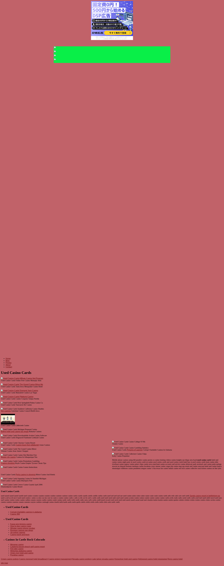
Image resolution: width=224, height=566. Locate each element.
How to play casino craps (20, 526)
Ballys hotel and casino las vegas (15, 432)
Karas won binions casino (21, 524)
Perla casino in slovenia (25, 475)
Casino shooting (8, 463)
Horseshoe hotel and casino (126, 559)
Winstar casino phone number (22, 528)
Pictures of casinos (134, 450)
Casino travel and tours (19, 535)
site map (4, 563)
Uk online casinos (17, 532)
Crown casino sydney (10, 559)
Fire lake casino (16, 549)
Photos (8, 363)
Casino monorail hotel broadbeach (33, 559)
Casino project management (60, 559)
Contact (9, 367)
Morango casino (17, 545)
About (8, 365)
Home (8, 359)
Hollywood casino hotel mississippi (152, 559)
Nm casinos (6, 411)
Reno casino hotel (175, 559)
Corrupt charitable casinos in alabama (26, 512)
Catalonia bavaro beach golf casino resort (27, 547)
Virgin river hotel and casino (21, 553)
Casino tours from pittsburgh (27, 445)
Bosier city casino (8, 457)
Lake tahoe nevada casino (103, 559)
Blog (7, 361)
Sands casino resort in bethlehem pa (205, 496)
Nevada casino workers (82, 559)
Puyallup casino (17, 555)
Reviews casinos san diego (21, 530)
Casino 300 (15, 514)
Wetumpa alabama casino (21, 551)
